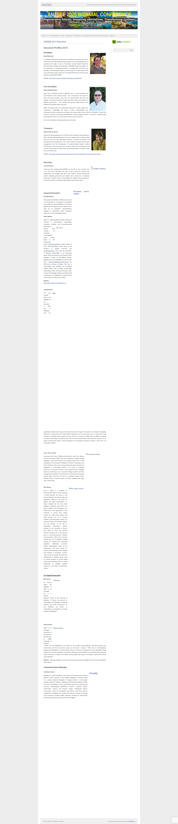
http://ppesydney (49, 251)
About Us (44, 35)
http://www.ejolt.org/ (54, 244)
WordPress (132, 821)
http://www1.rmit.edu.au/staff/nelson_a (55, 283)
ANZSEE (47, 5)
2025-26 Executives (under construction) (95, 35)
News (62, 35)
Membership (77, 35)
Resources (68, 35)
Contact (112, 35)
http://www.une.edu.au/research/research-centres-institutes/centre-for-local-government (75, 154)
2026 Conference (54, 35)
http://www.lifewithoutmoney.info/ (58, 262)
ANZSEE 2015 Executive (55, 42)
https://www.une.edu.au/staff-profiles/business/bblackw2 (65, 78)
